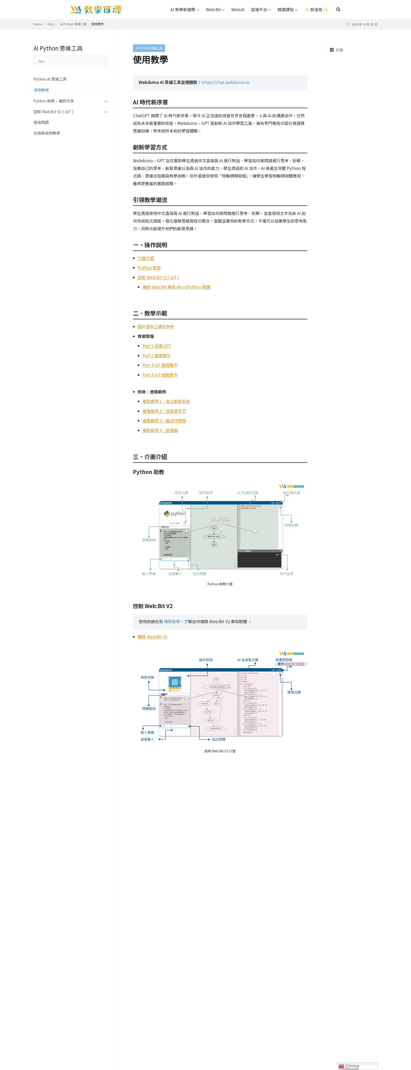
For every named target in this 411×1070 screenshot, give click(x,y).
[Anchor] (171, 102)
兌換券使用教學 (47, 133)
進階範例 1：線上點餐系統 (166, 401)
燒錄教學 (172, 621)
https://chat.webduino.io (225, 82)
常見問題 (41, 122)
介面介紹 (146, 258)
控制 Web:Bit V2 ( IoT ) (53, 111)
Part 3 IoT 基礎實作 (159, 365)
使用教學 (41, 90)
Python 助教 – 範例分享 (54, 101)
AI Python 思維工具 (149, 48)
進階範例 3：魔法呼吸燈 (164, 420)
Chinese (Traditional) (348, 1067)
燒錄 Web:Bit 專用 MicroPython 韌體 (176, 287)
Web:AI (238, 9)
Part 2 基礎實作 (156, 355)
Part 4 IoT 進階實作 (159, 375)
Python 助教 (149, 267)
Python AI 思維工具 (50, 79)
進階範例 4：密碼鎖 (160, 430)
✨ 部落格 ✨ (316, 9)
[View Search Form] (338, 9)
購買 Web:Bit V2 (152, 637)
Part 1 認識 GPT (156, 346)
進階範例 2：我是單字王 (164, 411)
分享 (339, 50)
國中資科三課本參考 (156, 326)
